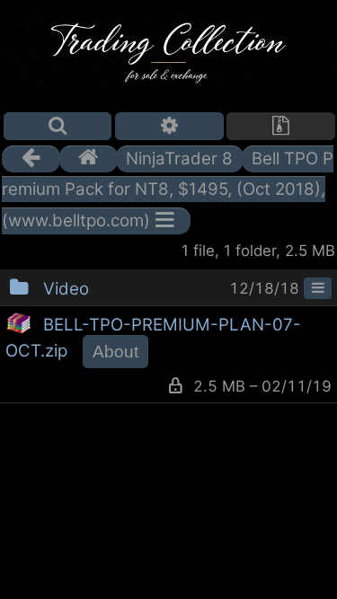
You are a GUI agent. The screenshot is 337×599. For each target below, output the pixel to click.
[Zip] (280, 126)
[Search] (58, 126)
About (115, 351)
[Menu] (318, 288)
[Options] (169, 126)
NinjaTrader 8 (179, 158)
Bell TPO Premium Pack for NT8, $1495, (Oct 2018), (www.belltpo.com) (167, 189)
